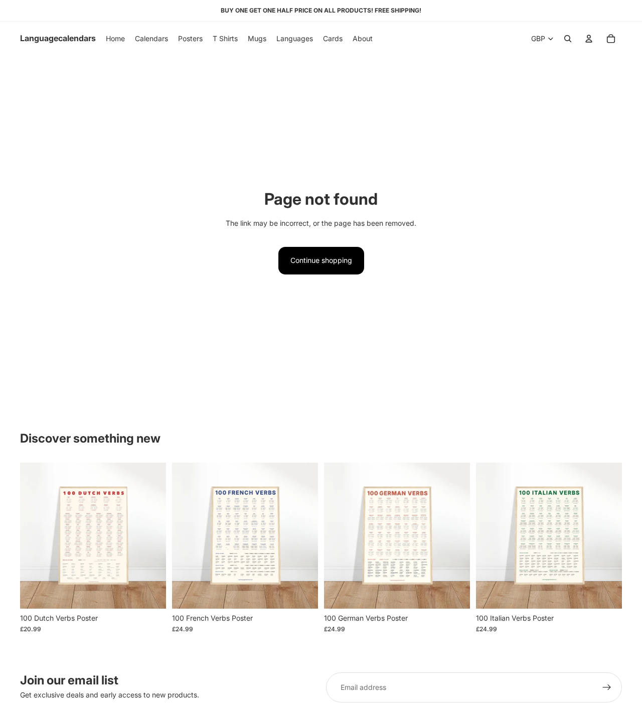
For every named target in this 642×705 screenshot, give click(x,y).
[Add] (150, 593)
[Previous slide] (35, 535)
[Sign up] (606, 687)
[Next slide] (151, 535)
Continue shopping (321, 260)
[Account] (589, 39)
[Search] (568, 39)
